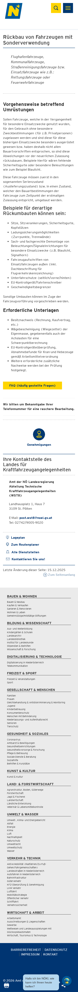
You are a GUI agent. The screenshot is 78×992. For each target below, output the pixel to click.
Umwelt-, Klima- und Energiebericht (26, 820)
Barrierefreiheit (26, 950)
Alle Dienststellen (25, 552)
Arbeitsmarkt (14, 918)
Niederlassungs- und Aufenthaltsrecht (27, 719)
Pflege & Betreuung (17, 753)
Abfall (10, 823)
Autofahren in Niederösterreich (23, 874)
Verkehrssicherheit (17, 904)
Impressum (30, 954)
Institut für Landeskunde (20, 642)
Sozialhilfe (12, 760)
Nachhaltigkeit (14, 837)
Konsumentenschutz (18, 712)
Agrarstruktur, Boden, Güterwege (25, 789)
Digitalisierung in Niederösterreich (25, 662)
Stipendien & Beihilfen (19, 645)
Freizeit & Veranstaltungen (21, 679)
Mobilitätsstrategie (17, 894)
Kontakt (50, 954)
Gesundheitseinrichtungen (21, 746)
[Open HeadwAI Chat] (67, 981)
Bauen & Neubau (16, 601)
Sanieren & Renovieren (19, 608)
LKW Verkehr (14, 888)
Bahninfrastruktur (16, 877)
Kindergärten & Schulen (20, 632)
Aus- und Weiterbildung (19, 628)
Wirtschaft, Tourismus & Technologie (27, 935)
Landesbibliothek (16, 639)
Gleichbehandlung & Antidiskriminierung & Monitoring (36, 702)
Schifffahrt (12, 901)
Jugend (11, 705)
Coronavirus (13, 739)
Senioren (12, 722)
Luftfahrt (12, 891)
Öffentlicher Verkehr (18, 898)
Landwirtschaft (15, 800)
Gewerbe (11, 924)
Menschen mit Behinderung (21, 716)
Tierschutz (12, 726)
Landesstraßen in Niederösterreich (25, 870)
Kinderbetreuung (16, 709)
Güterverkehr (14, 881)
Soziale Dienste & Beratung (21, 756)
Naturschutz (13, 840)
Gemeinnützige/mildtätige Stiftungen (26, 615)
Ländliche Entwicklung (19, 803)
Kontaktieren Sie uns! (28, 559)
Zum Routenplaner (25, 544)
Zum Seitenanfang (61, 575)
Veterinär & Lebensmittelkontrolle (25, 806)
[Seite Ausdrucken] (6, 987)
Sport (10, 682)
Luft (9, 833)
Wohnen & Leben (16, 612)
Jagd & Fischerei (16, 796)
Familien (11, 695)
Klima (10, 830)
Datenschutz (56, 950)
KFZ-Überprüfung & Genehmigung (25, 884)
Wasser (11, 850)
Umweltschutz (14, 847)
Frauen (10, 698)
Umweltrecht (14, 844)
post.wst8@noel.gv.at (35, 518)
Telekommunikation (17, 665)
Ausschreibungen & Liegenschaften (26, 921)
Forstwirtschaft (15, 793)
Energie (11, 826)
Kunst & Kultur (15, 776)
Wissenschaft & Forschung (21, 649)
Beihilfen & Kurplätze (18, 763)
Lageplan (18, 537)
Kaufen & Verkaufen (17, 605)
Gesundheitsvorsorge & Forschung (26, 749)
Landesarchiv (14, 635)
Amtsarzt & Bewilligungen (21, 742)
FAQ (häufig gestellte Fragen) (32, 385)
